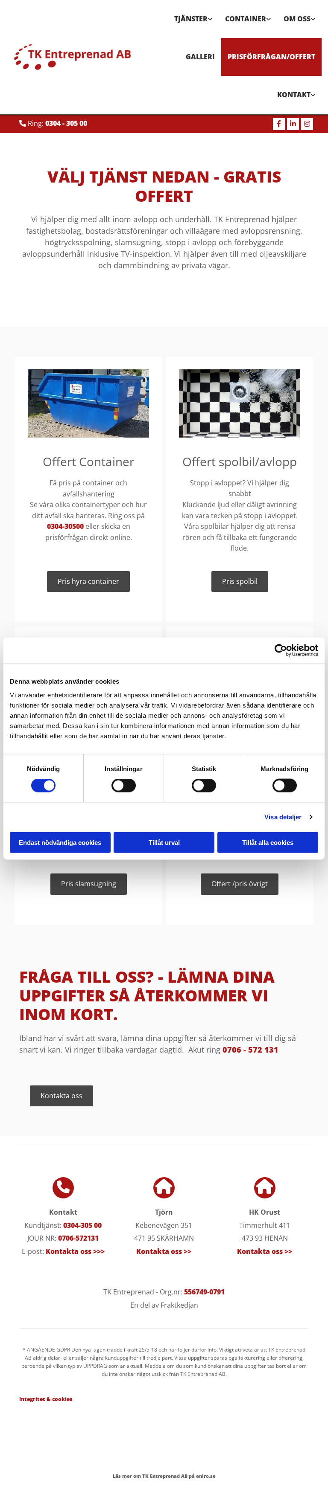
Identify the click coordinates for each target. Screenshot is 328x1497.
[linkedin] (293, 124)
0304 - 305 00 (66, 123)
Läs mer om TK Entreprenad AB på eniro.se (164, 1476)
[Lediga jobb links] (313, 19)
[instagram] (307, 124)
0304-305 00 (82, 1225)
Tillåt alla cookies (267, 842)
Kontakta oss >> (163, 1251)
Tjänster (191, 18)
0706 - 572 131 (250, 1049)
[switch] (123, 785)
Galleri (200, 56)
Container (245, 18)
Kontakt (293, 94)
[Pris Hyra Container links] (268, 19)
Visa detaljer (283, 817)
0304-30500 (65, 526)
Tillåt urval (164, 842)
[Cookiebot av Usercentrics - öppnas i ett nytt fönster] (280, 650)
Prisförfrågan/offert (271, 56)
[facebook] (279, 124)
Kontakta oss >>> (75, 1251)
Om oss (297, 18)
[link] (193, 19)
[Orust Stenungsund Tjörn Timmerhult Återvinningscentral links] (313, 95)
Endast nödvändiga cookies (60, 842)
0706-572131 (78, 1238)
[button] (88, 581)
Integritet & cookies (45, 1399)
